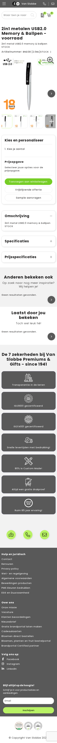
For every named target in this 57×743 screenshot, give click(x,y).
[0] (40, 15)
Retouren (7, 564)
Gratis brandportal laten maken (22, 626)
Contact (7, 559)
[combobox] (15, 15)
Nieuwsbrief (9, 621)
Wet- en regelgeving (15, 573)
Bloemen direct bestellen (18, 636)
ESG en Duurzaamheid (15, 592)
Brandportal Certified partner (20, 645)
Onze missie (9, 607)
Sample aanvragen (28, 198)
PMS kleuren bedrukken (16, 587)
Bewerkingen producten (17, 583)
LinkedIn (11, 668)
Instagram (13, 664)
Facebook (12, 659)
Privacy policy (10, 568)
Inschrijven (28, 710)
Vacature (7, 612)
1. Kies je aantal (15, 149)
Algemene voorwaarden (17, 578)
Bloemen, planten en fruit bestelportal (26, 640)
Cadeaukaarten (12, 631)
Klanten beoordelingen (16, 617)
